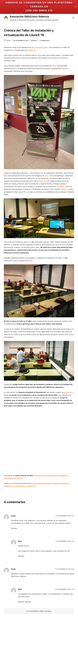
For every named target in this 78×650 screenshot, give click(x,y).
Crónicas (34, 40)
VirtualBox (61, 186)
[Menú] (73, 18)
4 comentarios (45, 40)
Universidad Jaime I (41, 47)
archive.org (68, 392)
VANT (54, 66)
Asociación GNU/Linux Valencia (29, 16)
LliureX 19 (31, 50)
